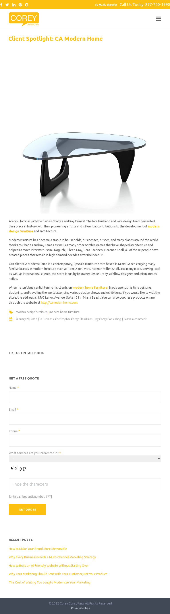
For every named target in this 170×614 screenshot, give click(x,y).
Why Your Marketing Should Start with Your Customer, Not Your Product (58, 574)
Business (48, 318)
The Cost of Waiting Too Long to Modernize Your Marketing (50, 582)
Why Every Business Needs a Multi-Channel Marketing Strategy (52, 557)
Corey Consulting (110, 318)
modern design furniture (31, 311)
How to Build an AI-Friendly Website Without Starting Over (49, 565)
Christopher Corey (67, 318)
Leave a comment (135, 318)
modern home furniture (64, 311)
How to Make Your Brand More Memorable (38, 549)
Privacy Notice (80, 608)
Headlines (86, 318)
